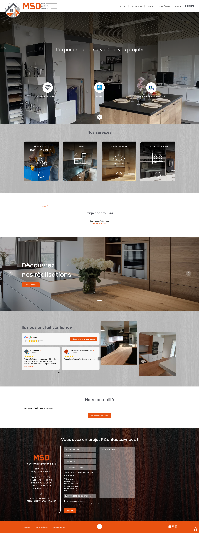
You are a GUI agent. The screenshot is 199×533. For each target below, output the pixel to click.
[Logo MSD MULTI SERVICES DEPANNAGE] (31, 10)
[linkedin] (192, 7)
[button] (21, 358)
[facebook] (186, 7)
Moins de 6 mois (72, 486)
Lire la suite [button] (28, 366)
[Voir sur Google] (26, 351)
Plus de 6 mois (71, 488)
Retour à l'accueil (99, 223)
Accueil (123, 6)
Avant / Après (164, 6)
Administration (59, 527)
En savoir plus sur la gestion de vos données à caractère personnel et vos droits (94, 504)
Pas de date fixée (73, 491)
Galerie (150, 6)
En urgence (70, 479)
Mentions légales (41, 527)
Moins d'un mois (72, 481)
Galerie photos (30, 285)
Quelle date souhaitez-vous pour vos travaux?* (79, 474)
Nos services (136, 6)
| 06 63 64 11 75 (48, 463)
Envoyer (70, 510)
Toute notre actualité (99, 416)
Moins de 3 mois (72, 484)
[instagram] (189, 7)
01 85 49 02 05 (34, 463)
